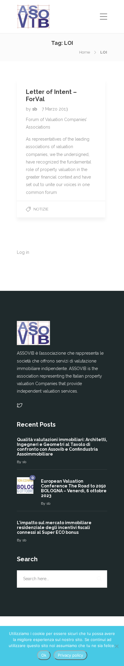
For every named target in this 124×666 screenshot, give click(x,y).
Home (84, 52)
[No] (116, 646)
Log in (23, 252)
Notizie (40, 209)
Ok (43, 655)
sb (35, 109)
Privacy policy (70, 655)
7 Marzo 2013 (55, 109)
